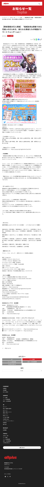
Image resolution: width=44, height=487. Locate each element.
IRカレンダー (5, 413)
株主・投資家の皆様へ (7, 408)
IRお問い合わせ (6, 419)
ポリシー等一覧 (7, 474)
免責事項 (4, 422)
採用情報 (4, 430)
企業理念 (4, 388)
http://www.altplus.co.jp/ (13, 313)
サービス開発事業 (12, 362)
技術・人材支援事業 (32, 362)
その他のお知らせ (12, 364)
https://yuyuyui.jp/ (13, 287)
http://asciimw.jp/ (28, 330)
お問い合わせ (22, 447)
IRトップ (4, 406)
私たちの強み (5, 392)
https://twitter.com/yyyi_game (9, 292)
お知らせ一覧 (5, 435)
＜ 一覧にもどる (6, 348)
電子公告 (4, 424)
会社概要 (4, 390)
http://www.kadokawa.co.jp (31, 329)
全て (12, 359)
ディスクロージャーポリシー (8, 420)
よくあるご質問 (6, 417)
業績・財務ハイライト (7, 412)
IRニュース (5, 410)
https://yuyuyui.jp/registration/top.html (21, 149)
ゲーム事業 (10, 36)
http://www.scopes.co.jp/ (13, 344)
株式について (5, 415)
